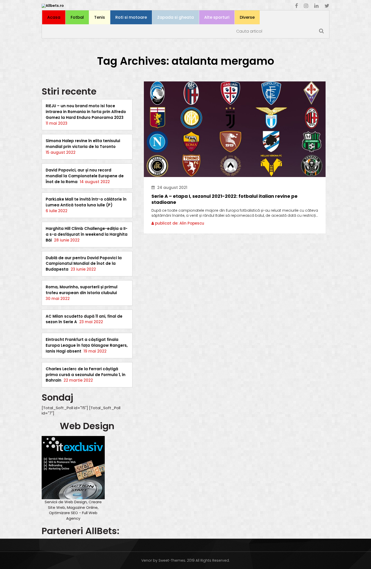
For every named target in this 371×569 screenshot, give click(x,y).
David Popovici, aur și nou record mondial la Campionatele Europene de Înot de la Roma (85, 175)
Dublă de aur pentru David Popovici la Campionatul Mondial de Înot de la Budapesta (84, 263)
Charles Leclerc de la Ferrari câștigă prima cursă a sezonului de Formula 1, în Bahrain (85, 374)
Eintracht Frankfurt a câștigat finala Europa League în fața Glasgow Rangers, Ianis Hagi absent (87, 345)
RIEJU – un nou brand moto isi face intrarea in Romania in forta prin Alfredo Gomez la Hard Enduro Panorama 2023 (86, 111)
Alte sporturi (216, 17)
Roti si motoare (131, 17)
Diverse (247, 17)
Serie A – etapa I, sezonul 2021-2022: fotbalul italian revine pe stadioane (224, 199)
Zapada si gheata (175, 17)
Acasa (53, 17)
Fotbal (77, 17)
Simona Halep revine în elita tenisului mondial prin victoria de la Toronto (83, 143)
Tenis (99, 17)
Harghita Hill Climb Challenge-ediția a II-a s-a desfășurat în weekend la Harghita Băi (86, 234)
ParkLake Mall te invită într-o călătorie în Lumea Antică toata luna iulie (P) (86, 202)
